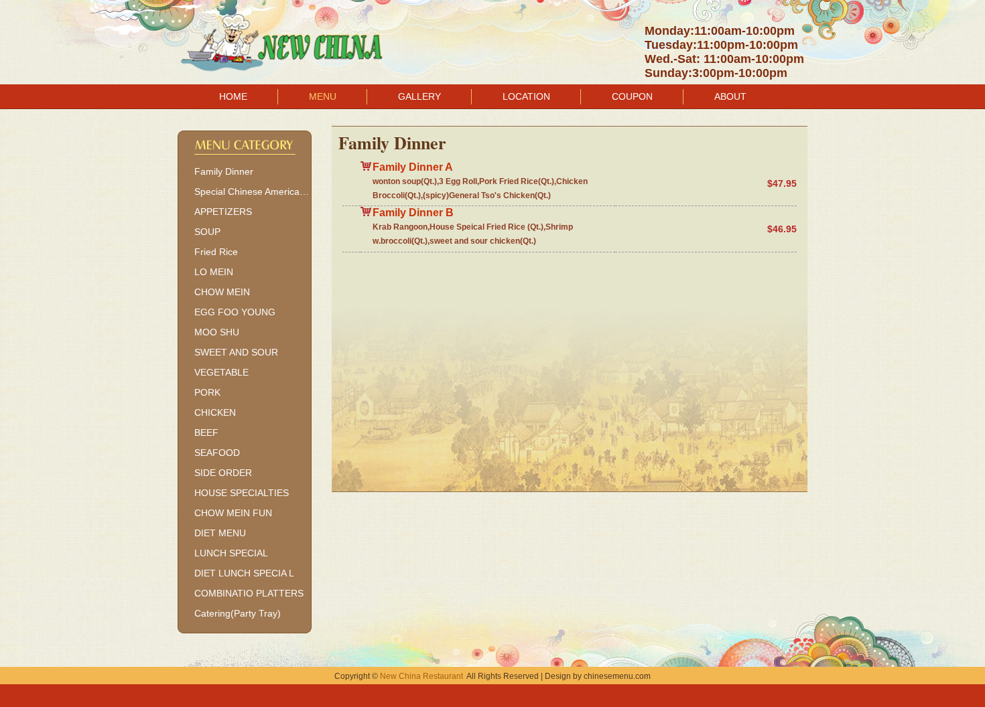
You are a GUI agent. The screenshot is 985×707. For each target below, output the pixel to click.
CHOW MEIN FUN (233, 512)
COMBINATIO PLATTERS (249, 593)
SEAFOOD (217, 452)
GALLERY (419, 96)
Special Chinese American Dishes (253, 191)
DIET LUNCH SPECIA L (244, 573)
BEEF (206, 432)
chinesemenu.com (617, 676)
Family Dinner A (413, 167)
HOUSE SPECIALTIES (241, 492)
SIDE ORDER (223, 472)
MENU (322, 96)
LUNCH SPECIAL (231, 553)
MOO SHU (216, 332)
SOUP (207, 231)
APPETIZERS (223, 211)
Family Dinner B (413, 212)
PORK (207, 392)
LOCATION (526, 96)
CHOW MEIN (222, 292)
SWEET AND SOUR (236, 352)
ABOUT (730, 96)
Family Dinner (223, 171)
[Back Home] (285, 37)
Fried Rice (216, 251)
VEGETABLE (221, 372)
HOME (233, 96)
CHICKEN (215, 412)
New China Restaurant (421, 676)
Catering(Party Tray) (237, 613)
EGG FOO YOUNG (234, 312)
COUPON (632, 96)
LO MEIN (213, 271)
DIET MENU (220, 533)
